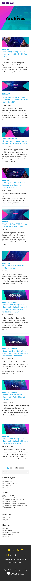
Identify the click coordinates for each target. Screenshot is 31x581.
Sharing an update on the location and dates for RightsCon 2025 (13, 185)
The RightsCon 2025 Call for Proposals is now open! (14, 225)
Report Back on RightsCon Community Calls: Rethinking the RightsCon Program (15, 441)
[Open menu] (27, 3)
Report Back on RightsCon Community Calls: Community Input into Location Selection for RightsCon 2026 (15, 308)
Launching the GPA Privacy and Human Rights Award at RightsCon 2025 (15, 99)
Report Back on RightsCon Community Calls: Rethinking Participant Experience (15, 353)
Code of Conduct (21, 559)
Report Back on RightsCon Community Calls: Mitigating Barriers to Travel (14, 397)
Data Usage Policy (10, 559)
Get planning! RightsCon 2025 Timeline (13, 267)
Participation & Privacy (15, 562)
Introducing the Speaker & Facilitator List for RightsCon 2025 (14, 54)
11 (17, 468)
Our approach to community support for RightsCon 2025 (14, 142)
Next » (21, 468)
